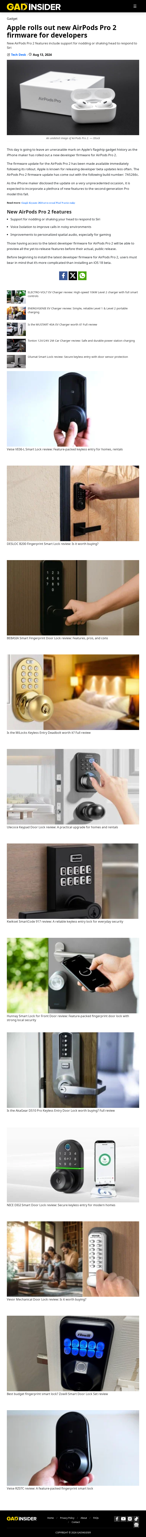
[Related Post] (73, 445)
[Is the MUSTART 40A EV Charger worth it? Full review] (16, 335)
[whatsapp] (82, 275)
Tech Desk (18, 55)
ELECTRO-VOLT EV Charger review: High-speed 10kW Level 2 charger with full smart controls (83, 294)
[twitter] (73, 275)
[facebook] (63, 275)
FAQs (96, 1518)
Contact (76, 1522)
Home (50, 1518)
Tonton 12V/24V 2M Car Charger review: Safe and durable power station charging (81, 340)
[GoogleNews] (136, 1525)
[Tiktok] (136, 1519)
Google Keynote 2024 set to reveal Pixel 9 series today (48, 202)
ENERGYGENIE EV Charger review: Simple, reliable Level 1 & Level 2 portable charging (78, 310)
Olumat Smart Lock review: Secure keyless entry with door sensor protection (78, 357)
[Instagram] (130, 1519)
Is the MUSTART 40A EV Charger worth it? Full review (62, 324)
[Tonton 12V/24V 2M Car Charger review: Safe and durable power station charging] (16, 351)
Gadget (12, 19)
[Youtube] (123, 1519)
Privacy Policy (67, 1518)
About (84, 1518)
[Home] (34, 6)
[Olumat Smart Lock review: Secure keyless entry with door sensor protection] (16, 367)
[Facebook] (117, 1519)
